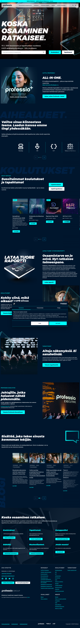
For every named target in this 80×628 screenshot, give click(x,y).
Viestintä (57, 589)
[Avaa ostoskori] (75, 5)
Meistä (53, 5)
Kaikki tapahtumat (72, 570)
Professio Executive (5, 406)
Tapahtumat (68, 52)
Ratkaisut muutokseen (36, 553)
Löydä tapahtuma (56, 189)
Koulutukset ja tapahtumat (25, 5)
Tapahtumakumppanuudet (47, 588)
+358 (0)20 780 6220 (6, 573)
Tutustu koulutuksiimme (11, 313)
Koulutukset (55, 52)
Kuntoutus (57, 577)
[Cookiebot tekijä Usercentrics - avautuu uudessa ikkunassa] (61, 304)
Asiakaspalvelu (58, 570)
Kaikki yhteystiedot (8, 582)
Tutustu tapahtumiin (51, 365)
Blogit (42, 597)
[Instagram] (13, 579)
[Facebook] (3, 579)
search (73, 5)
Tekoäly (57, 583)
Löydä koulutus (56, 184)
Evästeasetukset (23, 624)
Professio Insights (45, 5)
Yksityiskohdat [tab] (40, 307)
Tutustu (51, 1)
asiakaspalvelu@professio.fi (8, 575)
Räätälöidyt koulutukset (11, 553)
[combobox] (24, 52)
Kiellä (40, 323)
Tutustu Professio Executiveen (13, 412)
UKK (56, 602)
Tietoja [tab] (58, 307)
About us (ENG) (58, 608)
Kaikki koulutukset (59, 591)
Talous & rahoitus (59, 581)
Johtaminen (58, 576)
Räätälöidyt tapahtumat (46, 586)
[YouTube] (9, 579)
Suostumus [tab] (21, 307)
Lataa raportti (49, 282)
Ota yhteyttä (60, 552)
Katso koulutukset (9, 537)
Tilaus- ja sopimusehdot (60, 598)
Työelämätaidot (58, 585)
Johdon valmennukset (46, 572)
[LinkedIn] (6, 579)
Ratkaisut (36, 5)
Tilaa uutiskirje (44, 598)
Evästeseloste (15, 624)
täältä (28, 597)
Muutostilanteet (44, 576)
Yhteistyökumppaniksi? (23, 582)
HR (56, 572)
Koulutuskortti (44, 574)
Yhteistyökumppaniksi (62, 538)
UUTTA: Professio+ (61, 5)
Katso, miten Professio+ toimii (54, 96)
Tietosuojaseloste (6, 624)
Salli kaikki (58, 323)
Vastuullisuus (58, 604)
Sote (56, 579)
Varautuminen (58, 587)
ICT (56, 574)
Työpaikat (57, 600)
